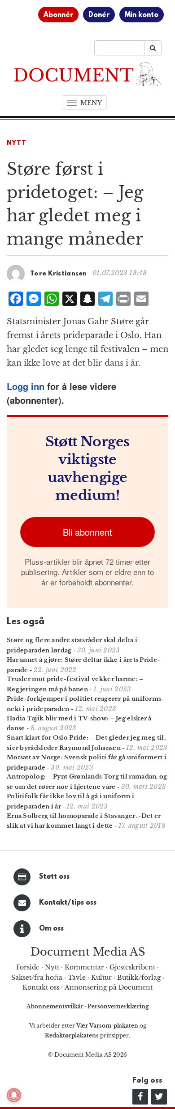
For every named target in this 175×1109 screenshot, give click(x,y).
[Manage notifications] (14, 1095)
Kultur (101, 978)
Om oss (51, 929)
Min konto (141, 15)
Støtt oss (54, 877)
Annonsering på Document (109, 987)
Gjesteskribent (132, 967)
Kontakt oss (40, 987)
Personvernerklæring (118, 1006)
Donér (98, 15)
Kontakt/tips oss (67, 903)
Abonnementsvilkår (55, 1006)
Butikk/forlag (139, 978)
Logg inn (25, 386)
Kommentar (84, 967)
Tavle (77, 978)
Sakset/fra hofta (36, 978)
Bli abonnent (87, 531)
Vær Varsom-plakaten (107, 1025)
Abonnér (58, 15)
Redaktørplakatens (72, 1035)
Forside (27, 967)
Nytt (16, 143)
